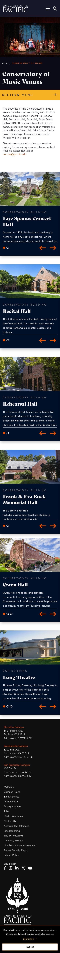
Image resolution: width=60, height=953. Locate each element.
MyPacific (9, 786)
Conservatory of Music (27, 63)
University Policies (13, 840)
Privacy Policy (11, 855)
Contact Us (10, 821)
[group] (30, 226)
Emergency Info (12, 806)
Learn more (28, 939)
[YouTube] (31, 868)
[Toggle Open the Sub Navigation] (46, 8)
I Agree (30, 947)
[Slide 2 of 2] (7, 248)
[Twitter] (24, 868)
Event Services (11, 796)
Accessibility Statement (16, 825)
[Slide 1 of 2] (4, 248)
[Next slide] (53, 247)
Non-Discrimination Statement (20, 845)
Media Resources (13, 816)
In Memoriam (11, 801)
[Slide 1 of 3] (4, 614)
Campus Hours (12, 791)
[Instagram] (11, 868)
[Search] (55, 8)
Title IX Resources (13, 835)
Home (5, 63)
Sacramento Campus (16, 745)
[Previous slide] (42, 247)
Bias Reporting (12, 830)
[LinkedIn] (18, 868)
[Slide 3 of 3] (11, 614)
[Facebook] (6, 868)
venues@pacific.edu (14, 154)
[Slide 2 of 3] (7, 614)
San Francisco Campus (17, 764)
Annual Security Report (16, 850)
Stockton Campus (14, 727)
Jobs (6, 811)
